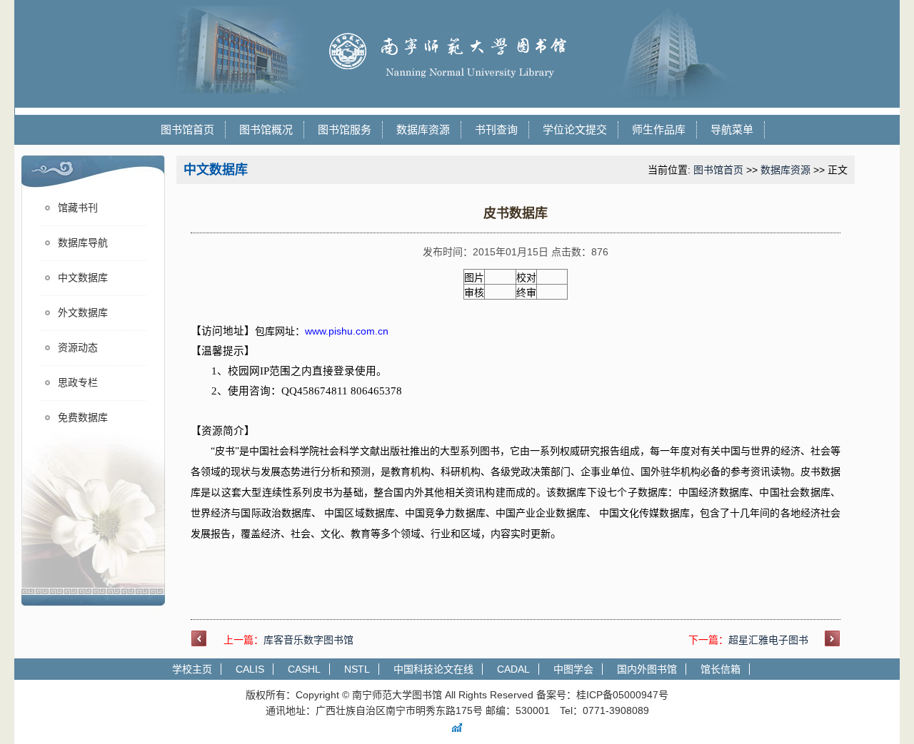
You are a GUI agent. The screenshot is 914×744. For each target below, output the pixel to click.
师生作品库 (659, 129)
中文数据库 (83, 277)
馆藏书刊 (78, 208)
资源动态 (78, 347)
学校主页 (192, 669)
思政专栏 (78, 382)
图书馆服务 (344, 129)
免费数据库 (83, 417)
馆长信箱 (720, 669)
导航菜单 (731, 129)
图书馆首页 (187, 129)
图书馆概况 (266, 129)
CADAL (513, 669)
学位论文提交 (575, 129)
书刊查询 (496, 129)
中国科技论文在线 (433, 669)
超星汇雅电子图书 (768, 640)
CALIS (250, 669)
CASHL (304, 669)
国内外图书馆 (647, 669)
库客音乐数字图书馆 (308, 640)
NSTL (357, 669)
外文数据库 (83, 312)
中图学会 (573, 669)
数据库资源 (423, 129)
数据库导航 (83, 243)
